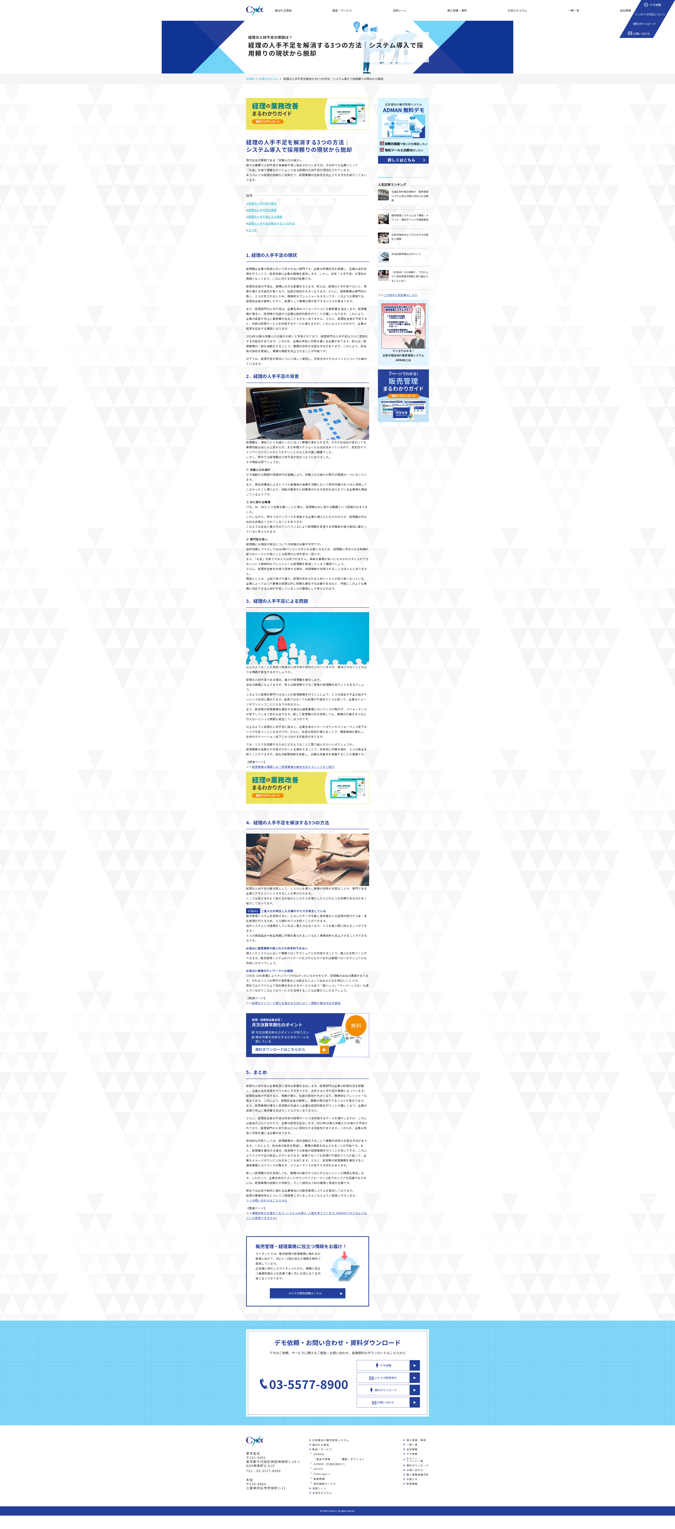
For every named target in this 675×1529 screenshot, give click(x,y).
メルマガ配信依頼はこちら (305, 1293)
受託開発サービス (325, 1483)
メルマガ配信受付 (385, 1378)
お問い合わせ (385, 1402)
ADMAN (319, 1454)
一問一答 (573, 10)
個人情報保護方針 (417, 1474)
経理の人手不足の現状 (262, 203)
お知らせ (412, 1479)
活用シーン (400, 10)
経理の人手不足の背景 (262, 210)
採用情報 (412, 1483)
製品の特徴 (323, 1459)
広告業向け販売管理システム (330, 1440)
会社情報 (625, 10)
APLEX (318, 1469)
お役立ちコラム (517, 10)
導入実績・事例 (457, 10)
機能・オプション (353, 1459)
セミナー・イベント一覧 (414, 1459)
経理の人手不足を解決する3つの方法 (271, 223)
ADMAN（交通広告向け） (330, 1464)
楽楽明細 (319, 1478)
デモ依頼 (385, 1365)
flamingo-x (322, 1474)
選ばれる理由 (283, 10)
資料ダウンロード (385, 1390)
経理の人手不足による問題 (265, 217)
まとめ (252, 230)
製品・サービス (342, 10)
